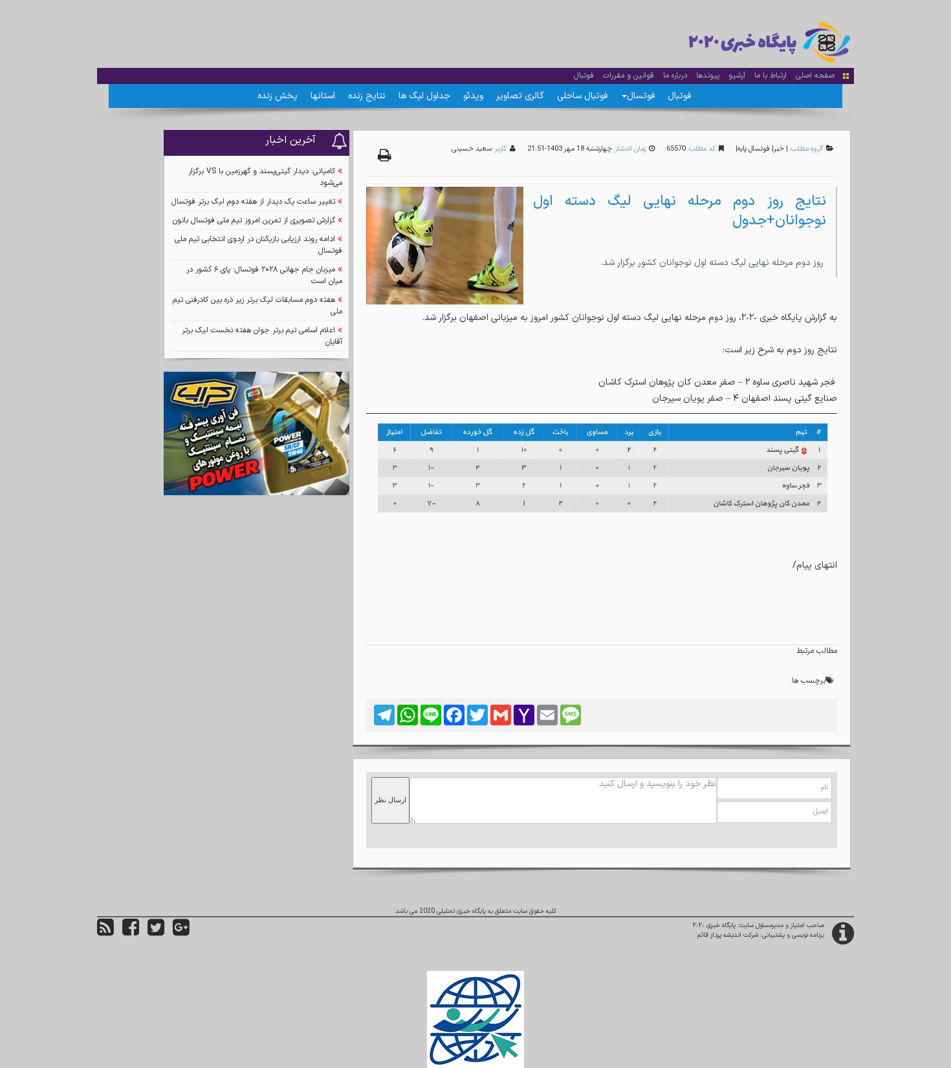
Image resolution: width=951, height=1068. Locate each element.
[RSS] (105, 932)
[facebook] (130, 932)
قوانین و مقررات (628, 75)
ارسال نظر (390, 800)
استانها (323, 96)
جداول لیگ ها (424, 96)
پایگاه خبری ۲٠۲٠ (714, 925)
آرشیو (736, 75)
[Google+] (181, 932)
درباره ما (675, 75)
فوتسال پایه (754, 149)
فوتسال (641, 96)
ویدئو (473, 96)
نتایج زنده (367, 96)
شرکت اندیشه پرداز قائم (727, 935)
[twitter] (156, 932)
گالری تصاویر (520, 96)
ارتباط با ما (770, 75)
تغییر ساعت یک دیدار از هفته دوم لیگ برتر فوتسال (253, 202)
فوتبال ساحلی (582, 96)
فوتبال (584, 75)
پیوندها (707, 75)
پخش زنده (277, 96)
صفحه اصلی (815, 75)
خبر (779, 149)
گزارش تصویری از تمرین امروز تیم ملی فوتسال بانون (254, 220)
